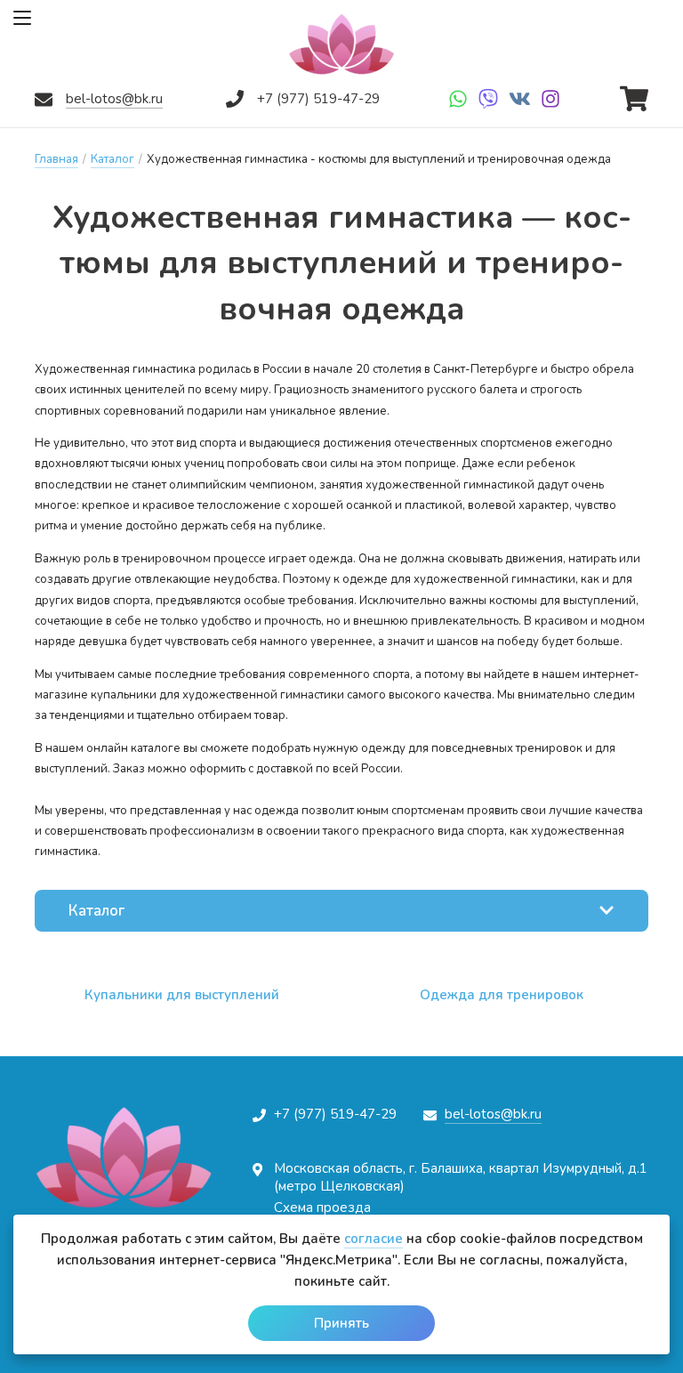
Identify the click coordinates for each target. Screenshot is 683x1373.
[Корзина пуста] (634, 95)
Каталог (112, 159)
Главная (56, 159)
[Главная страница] (341, 44)
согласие (373, 1239)
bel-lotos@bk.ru (114, 99)
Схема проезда (322, 1207)
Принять (341, 1323)
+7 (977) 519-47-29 (318, 99)
